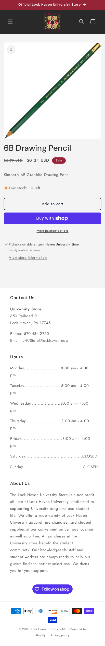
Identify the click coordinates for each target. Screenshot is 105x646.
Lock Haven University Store (50, 629)
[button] (10, 21)
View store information (28, 257)
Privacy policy (60, 635)
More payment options (53, 230)
